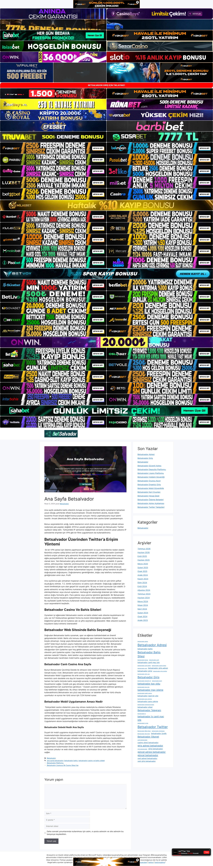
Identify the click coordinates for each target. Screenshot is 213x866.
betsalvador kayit (157, 681)
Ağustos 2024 (144, 590)
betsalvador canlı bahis (144, 665)
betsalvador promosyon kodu (146, 704)
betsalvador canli (154, 660)
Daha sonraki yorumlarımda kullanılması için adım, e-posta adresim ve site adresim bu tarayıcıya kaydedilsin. (85, 832)
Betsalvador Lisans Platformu (151, 473)
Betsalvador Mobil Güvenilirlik (151, 488)
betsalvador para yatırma (145, 699)
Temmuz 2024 (144, 594)
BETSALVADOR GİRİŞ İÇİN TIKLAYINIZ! (106, 85)
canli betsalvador (142, 740)
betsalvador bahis (71, 761)
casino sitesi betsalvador (148, 742)
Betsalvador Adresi (146, 454)
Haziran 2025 (144, 560)
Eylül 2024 (142, 586)
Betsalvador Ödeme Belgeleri (151, 500)
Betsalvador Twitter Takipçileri (151, 507)
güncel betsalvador (148, 755)
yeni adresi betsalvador (147, 758)
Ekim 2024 (142, 583)
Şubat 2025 (143, 567)
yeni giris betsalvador (147, 761)
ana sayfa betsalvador (55, 761)
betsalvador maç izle (143, 687)
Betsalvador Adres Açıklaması (151, 503)
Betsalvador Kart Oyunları (149, 492)
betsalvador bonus (143, 660)
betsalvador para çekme (148, 701)
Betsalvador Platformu (55, 763)
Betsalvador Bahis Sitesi (149, 654)
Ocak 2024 (142, 616)
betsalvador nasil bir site (148, 696)
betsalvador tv (142, 713)
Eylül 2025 (142, 556)
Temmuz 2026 (144, 549)
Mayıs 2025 (143, 564)
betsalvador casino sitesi (159, 665)
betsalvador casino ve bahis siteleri (92, 761)
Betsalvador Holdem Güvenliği (151, 477)
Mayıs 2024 (143, 601)
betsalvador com (142, 668)
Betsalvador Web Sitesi (144, 731)
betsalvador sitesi (145, 707)
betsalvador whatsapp (158, 731)
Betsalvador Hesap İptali (148, 496)
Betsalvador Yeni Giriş (144, 733)
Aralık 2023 (143, 620)
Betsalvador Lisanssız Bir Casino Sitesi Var (62, 765)
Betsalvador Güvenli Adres (149, 466)
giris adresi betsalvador (150, 745)
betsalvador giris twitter (160, 671)
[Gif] (106, 205)
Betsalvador (51, 758)
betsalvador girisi (145, 671)
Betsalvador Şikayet (148, 736)
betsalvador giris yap (144, 674)
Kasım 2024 (143, 579)
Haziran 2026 (144, 552)
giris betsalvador (142, 749)
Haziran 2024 (144, 598)
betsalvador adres (143, 641)
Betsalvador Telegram (149, 710)
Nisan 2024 (143, 605)
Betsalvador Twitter (153, 727)
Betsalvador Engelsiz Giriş (149, 484)
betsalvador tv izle (143, 723)
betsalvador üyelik (159, 733)
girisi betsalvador (155, 749)
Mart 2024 (142, 609)
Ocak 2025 (142, 571)
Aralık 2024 (143, 575)
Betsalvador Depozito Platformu (152, 469)
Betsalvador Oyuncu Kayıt (149, 481)
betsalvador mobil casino (145, 693)
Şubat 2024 (143, 613)
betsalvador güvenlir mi (144, 681)
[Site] (53, 148)
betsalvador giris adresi (158, 668)
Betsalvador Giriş (145, 458)
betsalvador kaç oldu (149, 683)
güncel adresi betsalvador (152, 752)
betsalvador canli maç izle (149, 662)
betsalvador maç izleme (150, 689)
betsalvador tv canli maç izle (151, 718)
